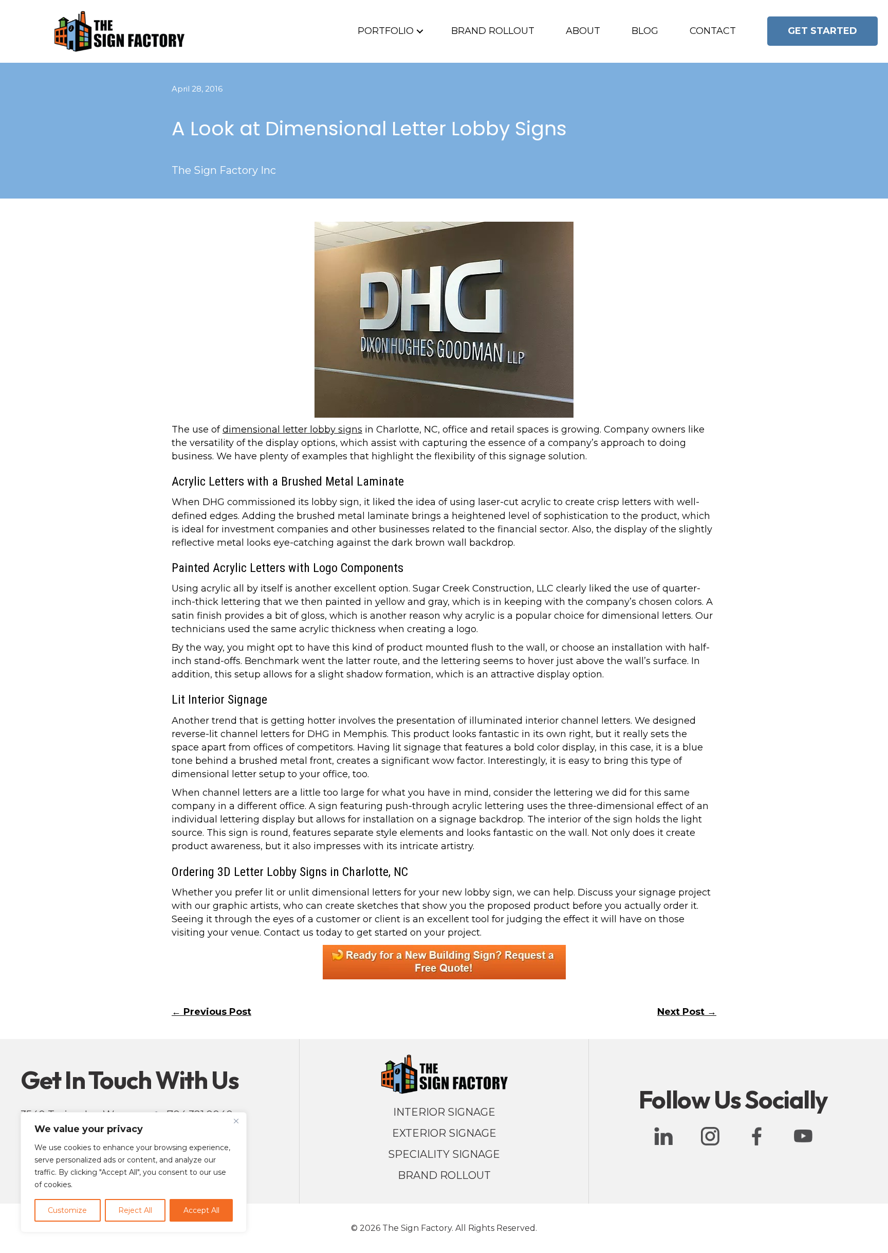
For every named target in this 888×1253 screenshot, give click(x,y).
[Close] (236, 1121)
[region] (134, 1172)
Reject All (135, 1210)
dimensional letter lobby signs (292, 429)
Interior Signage (444, 1112)
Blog (645, 31)
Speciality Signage (444, 1154)
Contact (713, 31)
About (583, 31)
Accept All (201, 1210)
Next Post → (686, 1011)
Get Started (822, 31)
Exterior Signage (444, 1133)
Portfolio (386, 31)
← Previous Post (211, 1011)
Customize (67, 1210)
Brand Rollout (492, 31)
